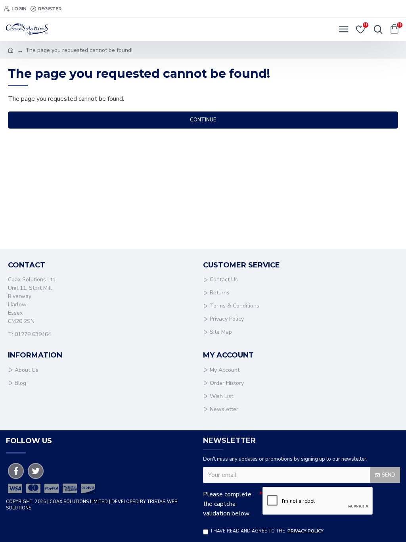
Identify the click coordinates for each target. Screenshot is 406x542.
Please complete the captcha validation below (227, 504)
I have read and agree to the (267, 531)
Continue (203, 119)
